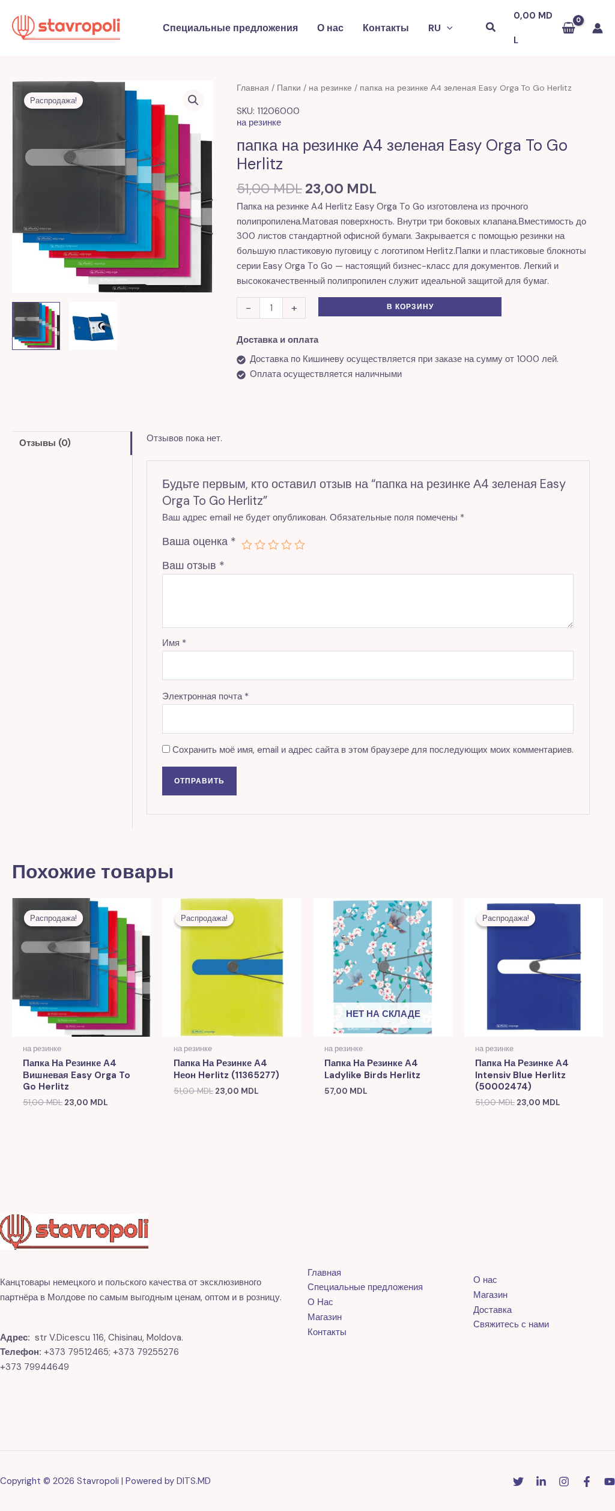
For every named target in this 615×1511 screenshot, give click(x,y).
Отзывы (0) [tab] (45, 443)
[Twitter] (518, 1481)
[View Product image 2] (93, 326)
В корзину (410, 307)
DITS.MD (194, 1481)
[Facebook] (586, 1481)
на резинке (330, 87)
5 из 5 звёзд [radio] (299, 544)
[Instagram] (564, 1481)
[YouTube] (609, 1481)
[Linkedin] (541, 1481)
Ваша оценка (199, 541)
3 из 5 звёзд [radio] (273, 544)
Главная (253, 87)
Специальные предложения (230, 28)
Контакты (386, 28)
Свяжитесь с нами (511, 1324)
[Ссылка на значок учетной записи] (597, 28)
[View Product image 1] (36, 326)
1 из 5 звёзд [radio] (246, 544)
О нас (330, 28)
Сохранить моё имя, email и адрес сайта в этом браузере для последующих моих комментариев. (373, 750)
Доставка (492, 1310)
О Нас (320, 1302)
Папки (289, 87)
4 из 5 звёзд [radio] (286, 544)
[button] (447, 28)
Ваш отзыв (193, 565)
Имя (174, 643)
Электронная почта (205, 696)
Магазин (325, 1317)
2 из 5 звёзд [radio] (260, 544)
